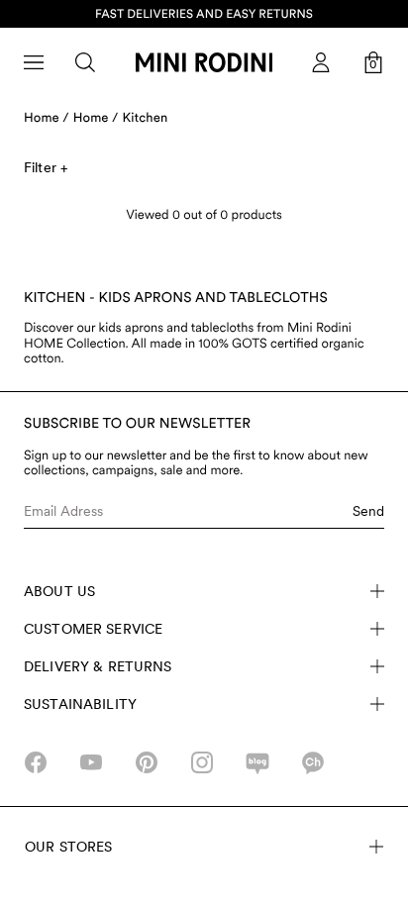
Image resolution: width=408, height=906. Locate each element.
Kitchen (145, 118)
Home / (46, 118)
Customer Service (93, 629)
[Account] (321, 62)
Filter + (45, 167)
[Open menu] (33, 62)
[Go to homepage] (204, 62)
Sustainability (80, 704)
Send (368, 511)
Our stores (68, 847)
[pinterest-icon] (146, 762)
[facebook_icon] (36, 762)
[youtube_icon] (91, 762)
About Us (59, 591)
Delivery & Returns (98, 666)
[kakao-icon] (313, 762)
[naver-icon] (257, 762)
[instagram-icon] (202, 762)
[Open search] (85, 62)
